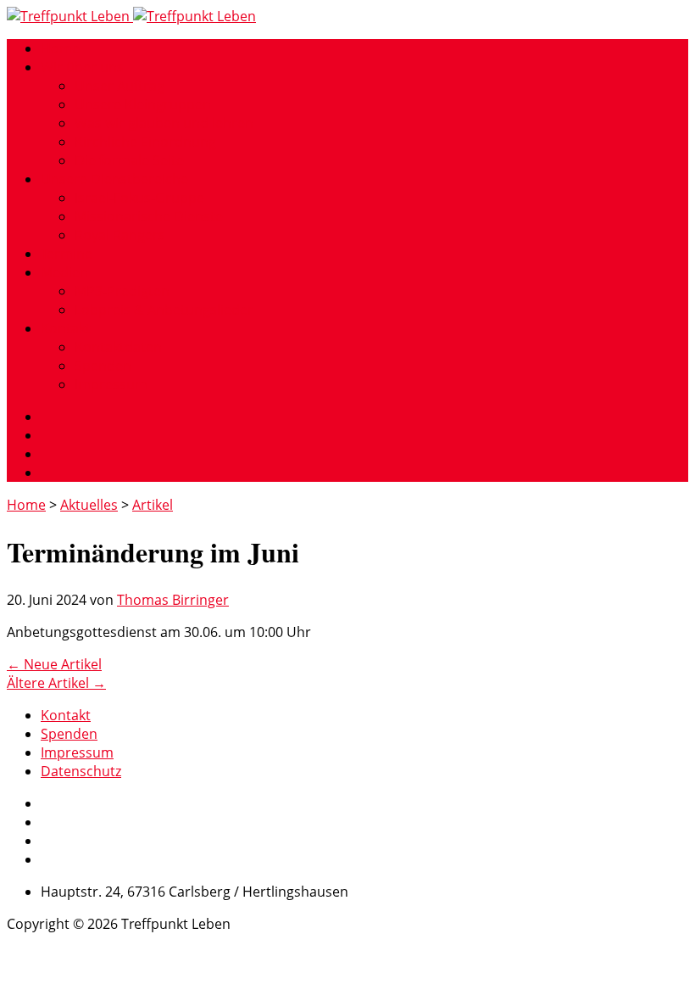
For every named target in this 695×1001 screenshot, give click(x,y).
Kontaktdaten (118, 347)
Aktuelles (89, 504)
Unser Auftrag (119, 85)
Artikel (152, 504)
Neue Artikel (54, 664)
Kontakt (66, 328)
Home (60, 48)
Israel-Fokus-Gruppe (139, 197)
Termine (66, 253)
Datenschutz (81, 771)
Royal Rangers (120, 235)
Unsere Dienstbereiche (114, 179)
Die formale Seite (129, 160)
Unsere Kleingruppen (143, 104)
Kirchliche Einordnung (145, 141)
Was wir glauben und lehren (164, 123)
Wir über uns (82, 67)
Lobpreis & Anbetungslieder (164, 309)
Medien (64, 272)
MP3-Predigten (122, 291)
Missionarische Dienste (149, 216)
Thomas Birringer (173, 599)
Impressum (111, 384)
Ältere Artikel (56, 683)
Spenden (103, 365)
